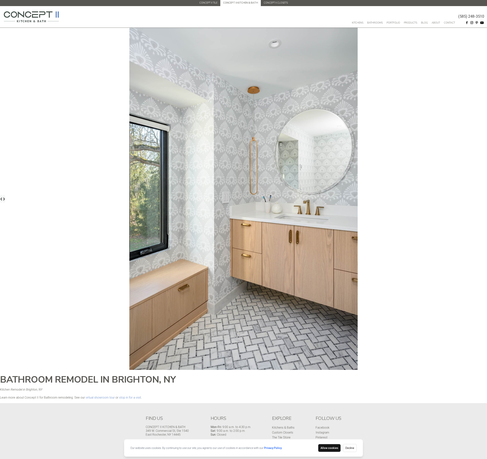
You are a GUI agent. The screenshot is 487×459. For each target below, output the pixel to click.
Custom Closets (282, 432)
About (436, 23)
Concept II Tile (208, 3)
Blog (424, 23)
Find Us (154, 418)
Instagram (322, 432)
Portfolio (393, 23)
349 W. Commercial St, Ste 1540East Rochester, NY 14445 (167, 432)
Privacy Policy (273, 447)
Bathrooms (375, 23)
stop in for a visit (130, 397)
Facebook (322, 427)
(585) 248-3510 (471, 16)
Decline (349, 447)
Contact (449, 23)
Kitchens (357, 23)
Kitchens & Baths (283, 427)
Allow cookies (329, 447)
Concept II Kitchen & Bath (240, 3)
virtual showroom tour (100, 397)
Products (410, 23)
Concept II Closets (276, 3)
